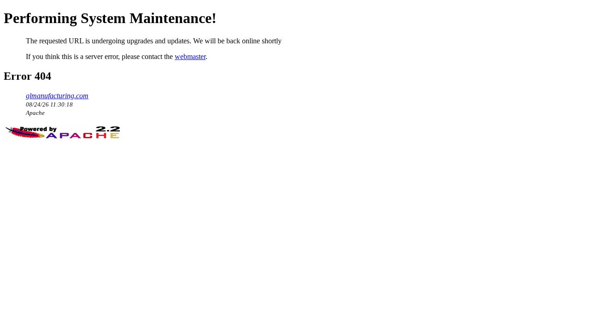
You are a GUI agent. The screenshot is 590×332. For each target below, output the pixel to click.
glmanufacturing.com (57, 96)
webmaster (190, 56)
